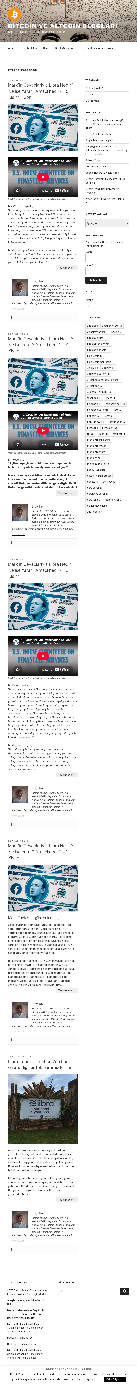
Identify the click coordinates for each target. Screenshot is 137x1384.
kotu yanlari (118, 421)
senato (93, 481)
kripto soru (109, 427)
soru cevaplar (96, 487)
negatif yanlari (96, 469)
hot (118, 409)
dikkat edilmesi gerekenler (103, 379)
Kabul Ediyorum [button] (114, 1379)
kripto (92, 427)
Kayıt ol (89, 299)
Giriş (87, 306)
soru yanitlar (114, 499)
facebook (94, 397)
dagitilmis (109, 367)
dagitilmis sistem (98, 373)
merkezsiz (94, 457)
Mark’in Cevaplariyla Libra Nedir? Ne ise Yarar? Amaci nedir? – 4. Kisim (40, 344)
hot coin (93, 415)
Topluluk (32, 48)
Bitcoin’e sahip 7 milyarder (99, 134)
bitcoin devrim (96, 337)
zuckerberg (95, 511)
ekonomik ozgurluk (99, 391)
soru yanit (94, 499)
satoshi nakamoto (99, 475)
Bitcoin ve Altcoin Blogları (63, 26)
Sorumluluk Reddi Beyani (98, 48)
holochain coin (115, 403)
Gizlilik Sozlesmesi (66, 48)
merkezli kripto (97, 445)
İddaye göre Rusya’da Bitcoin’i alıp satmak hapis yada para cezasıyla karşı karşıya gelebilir (106, 150)
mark (103, 433)
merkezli (119, 433)
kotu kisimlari (96, 421)
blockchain (94, 355)
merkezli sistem (97, 451)
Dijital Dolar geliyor (95, 166)
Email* (89, 265)
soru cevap (110, 481)
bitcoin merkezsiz (98, 343)
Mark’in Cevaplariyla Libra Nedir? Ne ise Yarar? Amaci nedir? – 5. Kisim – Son (40, 91)
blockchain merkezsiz (100, 361)
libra (91, 433)
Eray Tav (90, 100)
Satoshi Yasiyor (93, 160)
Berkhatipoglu (93, 88)
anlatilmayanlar (97, 331)
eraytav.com (18, 308)
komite (109, 415)
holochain (94, 403)
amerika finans (112, 325)
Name (88, 251)
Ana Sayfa (14, 48)
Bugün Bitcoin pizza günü (99, 140)
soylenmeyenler (97, 505)
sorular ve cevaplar (99, 493)
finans (111, 397)
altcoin (92, 325)
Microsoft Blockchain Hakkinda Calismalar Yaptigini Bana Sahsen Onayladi (25, 1328)
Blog (46, 48)
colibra (92, 367)
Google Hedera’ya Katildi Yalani (102, 172)
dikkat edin (95, 385)
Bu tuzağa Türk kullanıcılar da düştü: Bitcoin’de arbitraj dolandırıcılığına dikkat (104, 124)
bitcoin (117, 331)
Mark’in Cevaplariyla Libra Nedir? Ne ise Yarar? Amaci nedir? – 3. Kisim (40, 570)
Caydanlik (90, 94)
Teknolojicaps (28, 1357)
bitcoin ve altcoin (98, 349)
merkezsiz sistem (98, 463)
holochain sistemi (98, 409)
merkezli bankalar (98, 439)
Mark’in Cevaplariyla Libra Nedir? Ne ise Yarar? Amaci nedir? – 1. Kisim (40, 851)
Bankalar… (13, 1337)
